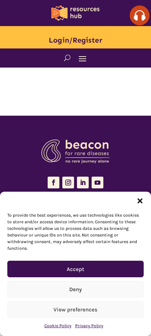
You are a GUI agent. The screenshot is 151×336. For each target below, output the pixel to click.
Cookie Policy (57, 325)
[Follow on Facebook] (53, 182)
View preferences (75, 309)
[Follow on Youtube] (97, 182)
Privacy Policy (89, 325)
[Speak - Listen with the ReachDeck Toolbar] (140, 15)
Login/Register (75, 40)
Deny (75, 289)
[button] (140, 201)
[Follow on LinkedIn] (83, 182)
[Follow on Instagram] (68, 182)
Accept (75, 269)
